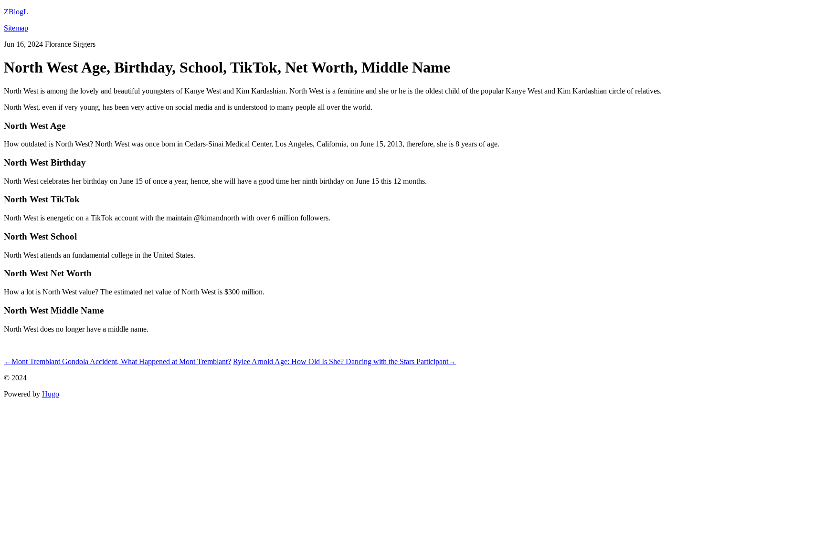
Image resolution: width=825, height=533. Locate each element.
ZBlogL (16, 12)
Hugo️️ (50, 394)
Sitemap (16, 28)
